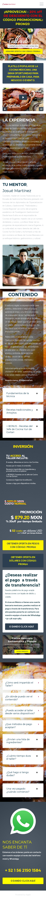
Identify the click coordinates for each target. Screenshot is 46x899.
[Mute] (41, 109)
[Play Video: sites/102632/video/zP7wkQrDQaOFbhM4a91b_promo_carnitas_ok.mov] (23, 97)
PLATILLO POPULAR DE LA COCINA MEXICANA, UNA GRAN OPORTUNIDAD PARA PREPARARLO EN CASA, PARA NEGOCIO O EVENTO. (23, 73)
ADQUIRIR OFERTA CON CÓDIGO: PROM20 (23, 51)
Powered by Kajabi (23, 895)
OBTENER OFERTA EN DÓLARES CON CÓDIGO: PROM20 (23, 561)
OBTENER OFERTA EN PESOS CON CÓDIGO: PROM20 (23, 545)
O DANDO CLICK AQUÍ (21, 626)
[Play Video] (4, 109)
